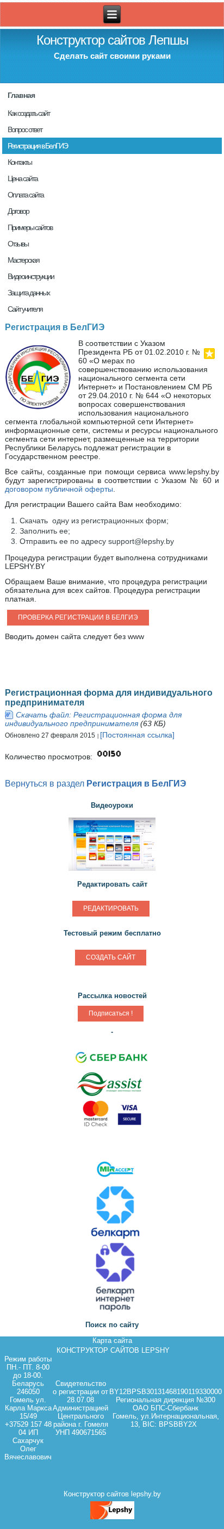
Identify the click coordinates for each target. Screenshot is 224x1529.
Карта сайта (112, 1340)
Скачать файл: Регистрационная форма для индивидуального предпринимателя (93, 719)
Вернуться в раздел (95, 783)
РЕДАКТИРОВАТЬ (111, 908)
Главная (21, 95)
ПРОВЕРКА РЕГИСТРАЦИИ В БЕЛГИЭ (78, 617)
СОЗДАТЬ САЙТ (110, 957)
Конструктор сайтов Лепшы (112, 40)
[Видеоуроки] (112, 870)
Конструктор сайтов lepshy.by (112, 1494)
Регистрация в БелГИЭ (54, 327)
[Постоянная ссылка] (137, 735)
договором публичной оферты (59, 489)
